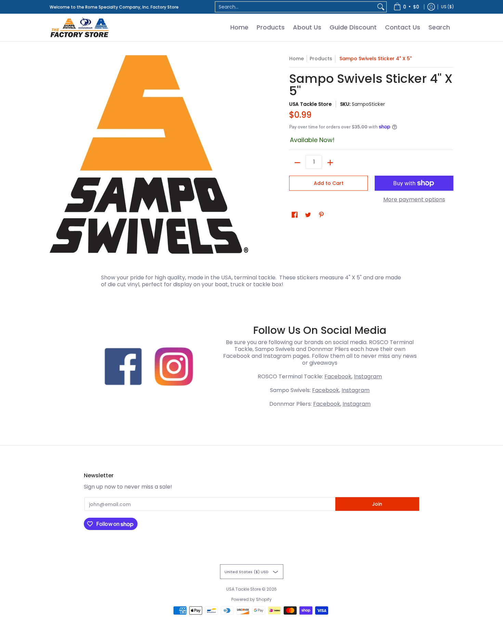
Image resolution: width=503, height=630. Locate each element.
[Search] (380, 7)
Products (321, 58)
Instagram (368, 376)
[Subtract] (297, 162)
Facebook (337, 376)
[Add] (330, 162)
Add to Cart (329, 183)
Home (296, 58)
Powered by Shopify (251, 599)
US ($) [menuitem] (447, 7)
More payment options (414, 199)
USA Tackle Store (310, 104)
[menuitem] (406, 7)
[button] (294, 215)
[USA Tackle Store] (79, 27)
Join (377, 504)
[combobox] (295, 7)
